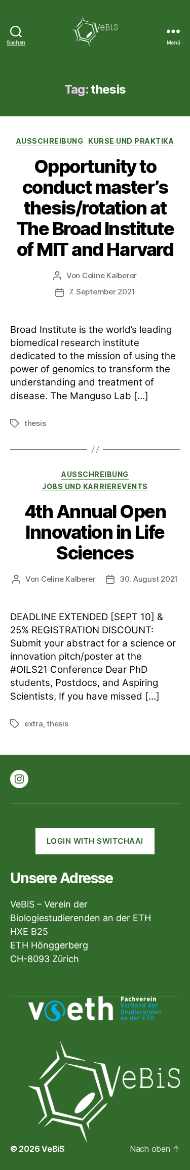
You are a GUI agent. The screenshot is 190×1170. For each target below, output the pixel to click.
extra (33, 723)
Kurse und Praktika (131, 141)
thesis (35, 423)
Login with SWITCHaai (95, 841)
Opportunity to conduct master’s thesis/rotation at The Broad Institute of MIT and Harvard (95, 208)
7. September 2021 (102, 291)
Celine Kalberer (109, 275)
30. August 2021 (149, 579)
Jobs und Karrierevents (94, 486)
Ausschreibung (50, 141)
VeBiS (53, 1149)
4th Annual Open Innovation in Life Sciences (95, 532)
